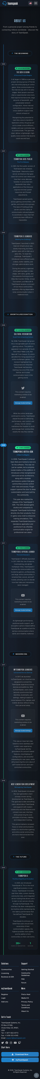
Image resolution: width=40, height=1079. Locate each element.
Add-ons (4, 1002)
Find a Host (25, 994)
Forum (23, 983)
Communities (6, 969)
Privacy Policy (27, 1002)
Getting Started (27, 969)
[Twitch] (19, 1042)
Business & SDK (7, 977)
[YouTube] (15, 1042)
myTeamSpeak (22, 1060)
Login (3, 998)
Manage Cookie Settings (23, 403)
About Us (25, 1011)
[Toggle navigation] (36, 3)
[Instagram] (11, 1042)
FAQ (23, 979)
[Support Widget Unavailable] (36, 1075)
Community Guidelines (26, 974)
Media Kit (25, 998)
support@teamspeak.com (15, 1038)
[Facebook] (7, 1042)
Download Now (21, 1054)
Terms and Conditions (25, 1006)
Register (4, 994)
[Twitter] (2, 1042)
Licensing (5, 973)
